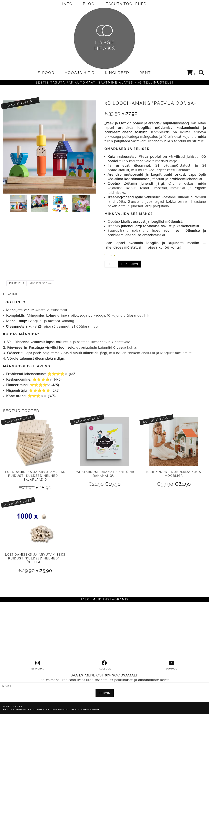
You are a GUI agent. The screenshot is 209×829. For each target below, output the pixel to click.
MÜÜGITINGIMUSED (29, 709)
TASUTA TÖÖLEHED (126, 4)
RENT (145, 72)
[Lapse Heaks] (104, 38)
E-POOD (46, 72)
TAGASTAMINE (90, 709)
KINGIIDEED (117, 72)
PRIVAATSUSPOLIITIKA (61, 709)
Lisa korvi (129, 264)
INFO (67, 4)
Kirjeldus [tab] (16, 283)
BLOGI (89, 4)
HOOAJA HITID (80, 72)
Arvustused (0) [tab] (40, 283)
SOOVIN (104, 693)
